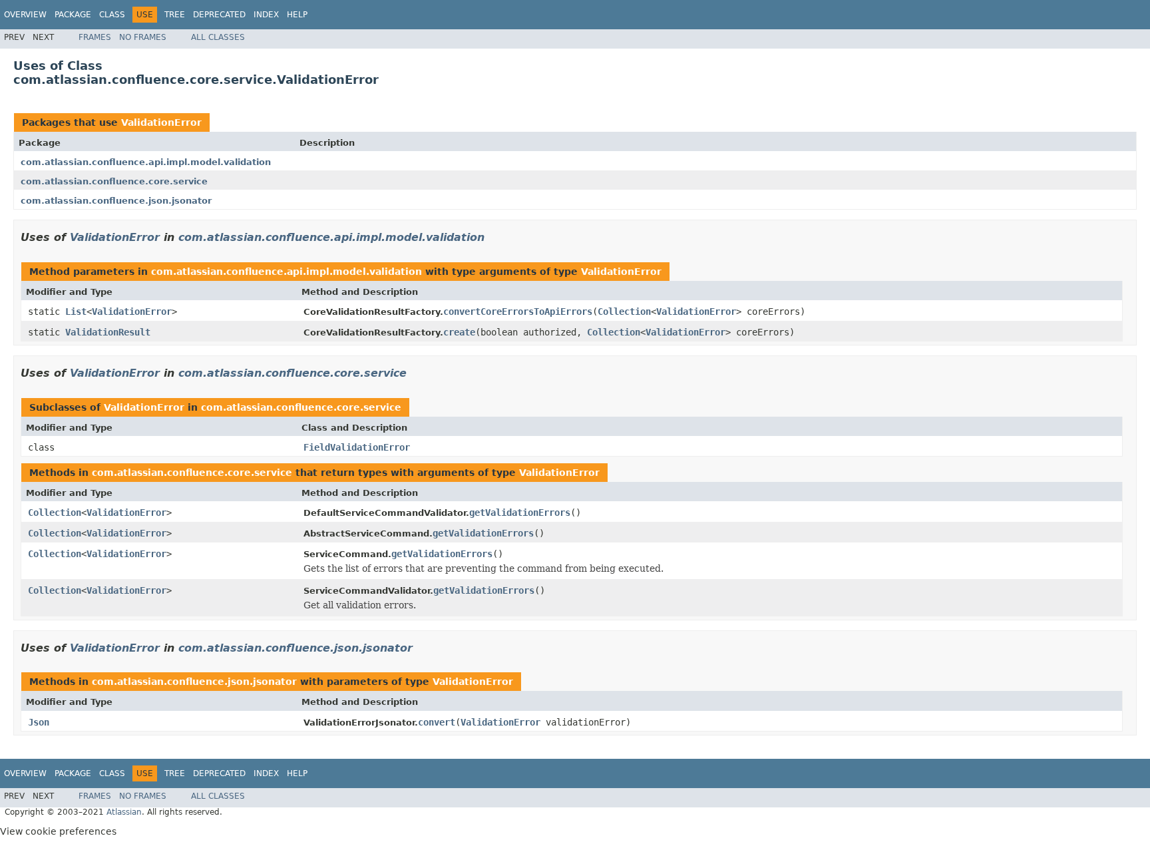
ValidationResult (107, 332)
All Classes (218, 37)
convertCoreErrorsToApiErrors (517, 311)
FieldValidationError (356, 447)
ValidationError (161, 122)
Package (73, 14)
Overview (25, 14)
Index (266, 14)
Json (38, 722)
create (459, 332)
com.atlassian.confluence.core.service (114, 181)
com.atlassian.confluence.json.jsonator (116, 201)
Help (297, 14)
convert (436, 722)
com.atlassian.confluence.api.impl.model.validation (146, 162)
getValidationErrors (519, 512)
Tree (174, 14)
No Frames (142, 37)
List (76, 311)
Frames (95, 37)
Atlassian (124, 812)
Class (112, 14)
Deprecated (219, 14)
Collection (624, 311)
